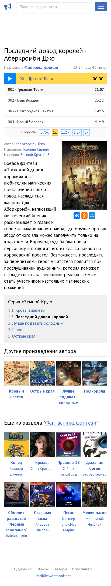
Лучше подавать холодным (37, 323)
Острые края (23, 336)
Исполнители (82, 569)
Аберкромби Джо (30, 143)
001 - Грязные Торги (56, 89)
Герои (17, 329)
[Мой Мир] (92, 215)
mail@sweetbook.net (53, 575)
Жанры (43, 569)
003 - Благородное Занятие (56, 111)
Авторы (61, 569)
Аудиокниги (23, 569)
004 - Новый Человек (56, 121)
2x (86, 132)
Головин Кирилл (36, 149)
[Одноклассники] (84, 215)
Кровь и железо (30, 310)
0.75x (44, 132)
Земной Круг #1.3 (35, 154)
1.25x (65, 132)
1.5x (77, 132)
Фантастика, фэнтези (41, 67)
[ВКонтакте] (77, 215)
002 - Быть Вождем (56, 100)
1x (55, 132)
